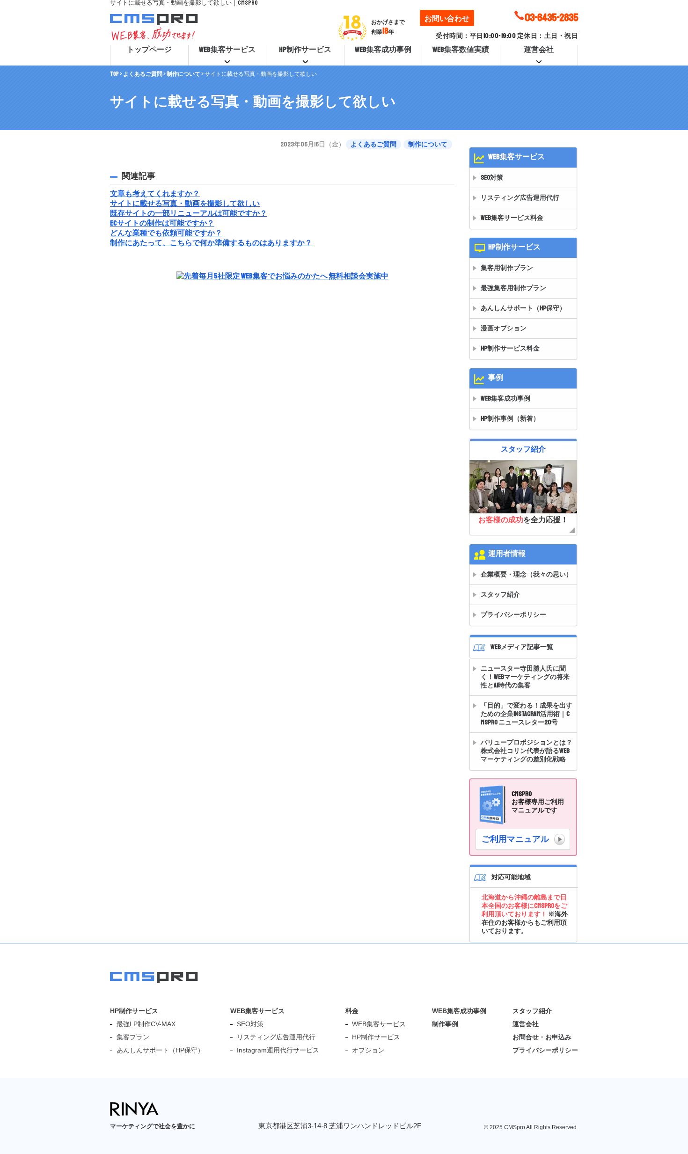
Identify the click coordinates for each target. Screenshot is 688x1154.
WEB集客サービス (227, 49)
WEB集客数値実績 (460, 49)
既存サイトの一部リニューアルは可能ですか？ (188, 213)
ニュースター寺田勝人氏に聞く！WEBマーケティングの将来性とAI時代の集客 (525, 677)
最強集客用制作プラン (513, 288)
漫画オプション (504, 328)
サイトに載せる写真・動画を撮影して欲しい (185, 203)
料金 (352, 1011)
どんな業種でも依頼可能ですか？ (166, 233)
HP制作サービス (305, 49)
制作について (427, 144)
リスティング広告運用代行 (520, 198)
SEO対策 (492, 178)
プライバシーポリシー (513, 615)
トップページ (149, 49)
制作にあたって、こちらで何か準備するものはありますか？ (211, 243)
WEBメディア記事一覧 (521, 647)
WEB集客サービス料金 (512, 218)
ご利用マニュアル (515, 839)
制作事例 (445, 1024)
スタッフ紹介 (500, 595)
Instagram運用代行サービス (278, 1050)
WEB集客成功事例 (383, 49)
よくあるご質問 (373, 144)
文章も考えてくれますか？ (155, 193)
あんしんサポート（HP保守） (523, 308)
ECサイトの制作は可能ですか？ (162, 223)
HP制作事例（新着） (510, 419)
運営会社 (539, 49)
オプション (368, 1050)
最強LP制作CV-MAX (146, 1024)
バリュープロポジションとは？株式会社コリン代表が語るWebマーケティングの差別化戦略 (526, 750)
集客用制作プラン (507, 268)
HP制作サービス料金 (510, 348)
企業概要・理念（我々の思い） (526, 574)
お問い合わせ (447, 18)
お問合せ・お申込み (541, 1037)
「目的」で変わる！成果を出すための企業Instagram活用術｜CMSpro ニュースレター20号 (526, 713)
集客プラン (133, 1037)
